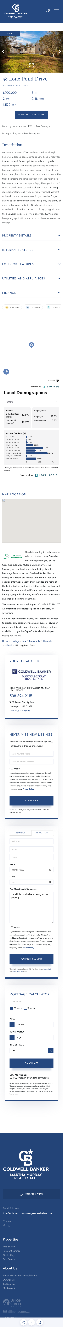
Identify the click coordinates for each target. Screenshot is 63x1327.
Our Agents (25, 711)
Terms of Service (17, 972)
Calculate (31, 1063)
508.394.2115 (34, 1194)
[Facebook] (4, 1226)
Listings (15, 641)
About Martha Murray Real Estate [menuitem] (20, 1275)
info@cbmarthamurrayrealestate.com (27, 1213)
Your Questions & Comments (23, 889)
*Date (12, 864)
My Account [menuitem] (9, 1288)
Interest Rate (17, 1044)
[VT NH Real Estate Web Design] (31, 1303)
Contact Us (14, 711)
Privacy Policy (28, 789)
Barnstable (34, 641)
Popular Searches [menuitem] (11, 1250)
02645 (8, 645)
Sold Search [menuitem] (9, 1259)
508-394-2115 (21, 695)
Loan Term (16, 1001)
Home (5, 641)
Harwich (47, 641)
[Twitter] (8, 1226)
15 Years (31, 1008)
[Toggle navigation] (56, 10)
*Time (12, 876)
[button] (5, 52)
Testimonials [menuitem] (9, 1284)
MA (24, 641)
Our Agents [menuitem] (9, 1279)
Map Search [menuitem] (9, 1246)
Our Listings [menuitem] (9, 1255)
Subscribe (31, 800)
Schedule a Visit (42, 833)
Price (12, 1018)
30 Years (18, 1008)
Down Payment (17, 1031)
